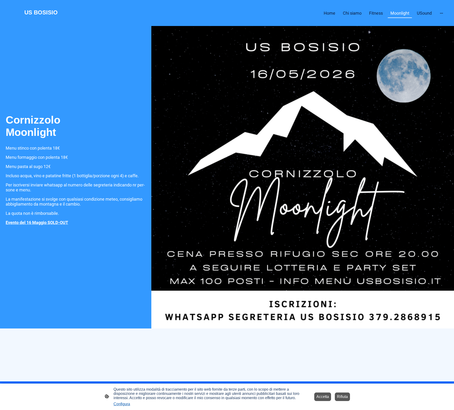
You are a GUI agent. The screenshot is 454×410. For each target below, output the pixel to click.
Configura (122, 404)
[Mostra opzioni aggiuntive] (441, 13)
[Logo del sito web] (41, 20)
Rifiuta (342, 397)
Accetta (322, 397)
